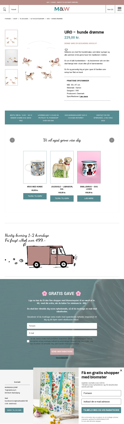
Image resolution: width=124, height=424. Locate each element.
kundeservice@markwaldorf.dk (16, 401)
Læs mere (84, 96)
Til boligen (24, 19)
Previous (25, 60)
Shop (15, 19)
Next (57, 60)
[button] (65, 49)
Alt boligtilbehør (37, 19)
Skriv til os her (14, 410)
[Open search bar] (4, 8)
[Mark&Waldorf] (62, 9)
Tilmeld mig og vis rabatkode (101, 410)
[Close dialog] (121, 370)
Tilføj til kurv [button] (35, 196)
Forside (8, 19)
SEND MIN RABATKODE (62, 351)
